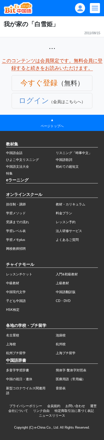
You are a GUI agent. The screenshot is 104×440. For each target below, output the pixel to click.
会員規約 (53, 406)
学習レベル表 (16, 231)
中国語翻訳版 (65, 292)
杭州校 (61, 344)
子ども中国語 (16, 301)
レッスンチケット (19, 274)
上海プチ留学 (65, 353)
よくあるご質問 (67, 240)
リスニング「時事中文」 (74, 153)
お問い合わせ (75, 406)
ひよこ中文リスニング (22, 160)
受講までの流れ (17, 222)
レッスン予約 (65, 222)
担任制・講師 (16, 204)
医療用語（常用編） (70, 379)
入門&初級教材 (67, 274)
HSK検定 (12, 310)
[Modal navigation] (95, 8)
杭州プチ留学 (16, 353)
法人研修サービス (69, 231)
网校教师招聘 (16, 249)
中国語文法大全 (17, 166)
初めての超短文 (67, 166)
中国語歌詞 (64, 160)
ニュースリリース (52, 415)
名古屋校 (12, 335)
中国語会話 (14, 153)
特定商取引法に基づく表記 (74, 411)
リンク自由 (41, 411)
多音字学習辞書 (17, 370)
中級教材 (12, 283)
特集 (9, 173)
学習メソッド (16, 213)
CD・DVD (63, 301)
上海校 (11, 344)
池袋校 (61, 335)
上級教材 (62, 283)
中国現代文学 (16, 292)
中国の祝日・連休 (19, 379)
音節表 (61, 388)
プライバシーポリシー (25, 406)
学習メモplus (15, 240)
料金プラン (64, 213)
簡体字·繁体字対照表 (71, 370)
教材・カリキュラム (70, 204)
